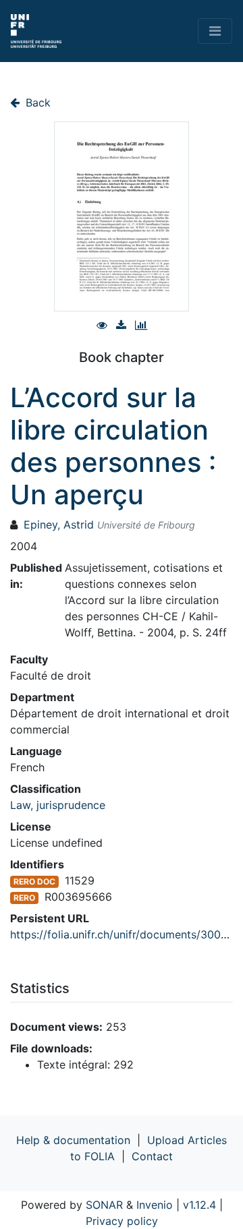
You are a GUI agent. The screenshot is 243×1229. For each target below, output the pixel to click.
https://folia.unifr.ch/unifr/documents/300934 (125, 934)
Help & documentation (73, 1140)
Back (36, 102)
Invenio (154, 1204)
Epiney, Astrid (59, 524)
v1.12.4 (199, 1204)
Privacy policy (122, 1221)
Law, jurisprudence (57, 805)
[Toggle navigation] (215, 31)
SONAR (104, 1204)
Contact (152, 1156)
